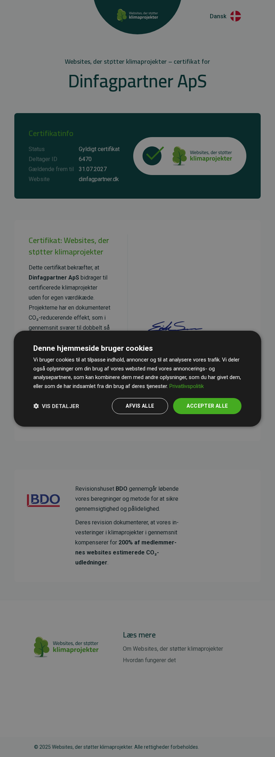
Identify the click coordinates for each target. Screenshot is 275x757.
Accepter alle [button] (207, 406)
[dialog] (137, 378)
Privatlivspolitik (186, 386)
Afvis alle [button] (140, 406)
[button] (56, 406)
